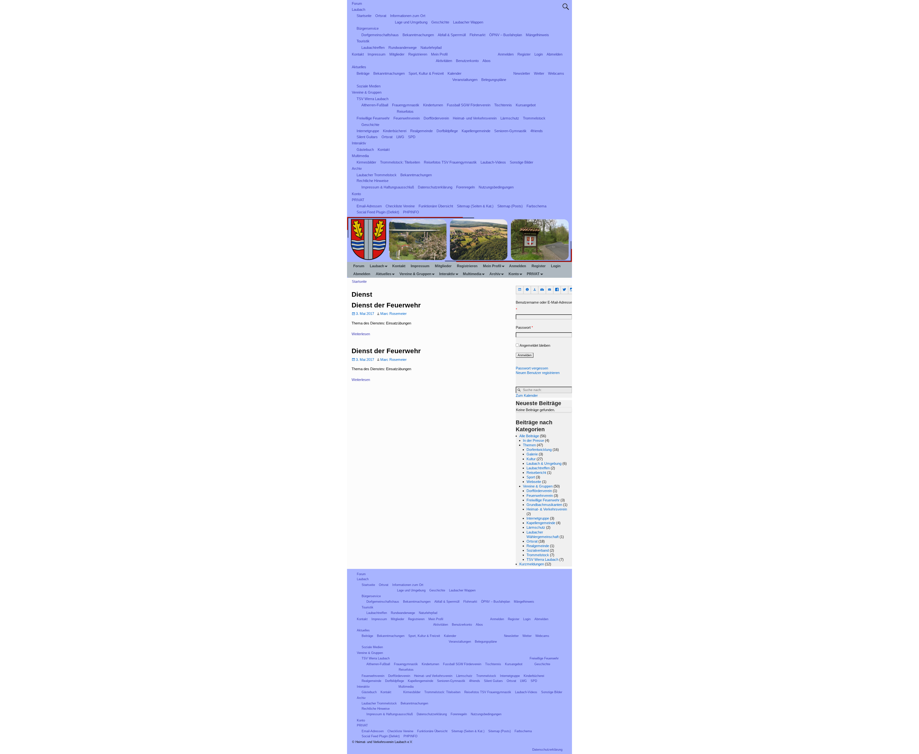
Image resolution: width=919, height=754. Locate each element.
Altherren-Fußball (374, 105)
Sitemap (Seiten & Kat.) (475, 206)
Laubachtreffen (373, 47)
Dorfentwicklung (539, 450)
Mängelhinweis (537, 35)
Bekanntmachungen (418, 35)
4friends (536, 131)
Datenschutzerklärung (435, 187)
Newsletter (521, 73)
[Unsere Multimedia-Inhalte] (542, 290)
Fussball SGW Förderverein (468, 105)
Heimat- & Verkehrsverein (547, 509)
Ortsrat (380, 16)
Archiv (357, 168)
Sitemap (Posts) (510, 206)
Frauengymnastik (405, 105)
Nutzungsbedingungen (496, 187)
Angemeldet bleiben (535, 345)
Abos (486, 61)
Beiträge (363, 73)
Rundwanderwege (402, 47)
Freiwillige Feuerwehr (373, 118)
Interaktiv (359, 143)
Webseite (534, 482)
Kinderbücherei (394, 131)
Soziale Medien (369, 86)
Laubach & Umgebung (544, 463)
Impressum (377, 54)
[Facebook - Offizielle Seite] (557, 290)
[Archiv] (535, 290)
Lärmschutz (509, 118)
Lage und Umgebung (411, 22)
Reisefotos (405, 111)
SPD (411, 137)
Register (524, 54)
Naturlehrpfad (431, 47)
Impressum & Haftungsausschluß (387, 187)
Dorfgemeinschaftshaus (380, 35)
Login (538, 54)
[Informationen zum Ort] (527, 290)
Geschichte (440, 22)
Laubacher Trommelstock (377, 175)
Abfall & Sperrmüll (452, 35)
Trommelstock (534, 118)
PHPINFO (411, 212)
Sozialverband (538, 550)
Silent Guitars (367, 137)
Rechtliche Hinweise (372, 181)
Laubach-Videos (493, 162)
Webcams (556, 73)
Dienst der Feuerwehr (386, 305)
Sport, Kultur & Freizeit (426, 73)
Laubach (358, 9)
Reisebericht (536, 473)
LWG (400, 137)
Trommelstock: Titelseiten (400, 162)
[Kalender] (520, 290)
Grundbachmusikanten (544, 505)
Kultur (531, 459)
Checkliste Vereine (400, 206)
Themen (529, 445)
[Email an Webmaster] (549, 290)
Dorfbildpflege (447, 131)
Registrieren (417, 54)
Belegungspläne (493, 80)
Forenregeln (465, 187)
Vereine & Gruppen (366, 92)
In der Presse (533, 440)
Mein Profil (439, 54)
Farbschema (536, 206)
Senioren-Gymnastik (510, 131)
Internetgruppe (368, 131)
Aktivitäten (444, 61)
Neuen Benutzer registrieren (538, 373)
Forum (357, 3)
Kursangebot (526, 105)
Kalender (454, 73)
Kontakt (358, 54)
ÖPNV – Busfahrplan (505, 35)
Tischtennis (503, 105)
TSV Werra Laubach (372, 99)
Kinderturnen (433, 105)
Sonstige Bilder (521, 162)
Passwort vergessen (532, 368)
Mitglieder (396, 54)
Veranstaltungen (464, 80)
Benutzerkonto (467, 61)
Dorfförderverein (436, 118)
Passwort (524, 327)
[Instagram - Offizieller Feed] (572, 290)
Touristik (363, 41)
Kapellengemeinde (476, 131)
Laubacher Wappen (468, 22)
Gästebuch (365, 149)
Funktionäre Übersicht (436, 206)
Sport (531, 477)
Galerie (532, 454)
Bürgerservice (368, 28)
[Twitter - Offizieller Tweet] (564, 290)
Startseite (364, 16)
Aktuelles (359, 67)
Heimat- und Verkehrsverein (475, 118)
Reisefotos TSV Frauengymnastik (450, 162)
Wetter (539, 73)
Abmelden (554, 54)
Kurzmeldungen (531, 564)
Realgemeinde (421, 131)
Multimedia (360, 156)
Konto (356, 194)
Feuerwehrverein (406, 118)
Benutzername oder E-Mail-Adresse (544, 306)
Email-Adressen (369, 206)
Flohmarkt (477, 35)
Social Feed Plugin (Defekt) (378, 212)
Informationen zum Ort (407, 16)
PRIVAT (358, 200)
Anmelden (506, 54)
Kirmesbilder (366, 162)
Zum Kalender (527, 395)
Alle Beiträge (529, 436)
